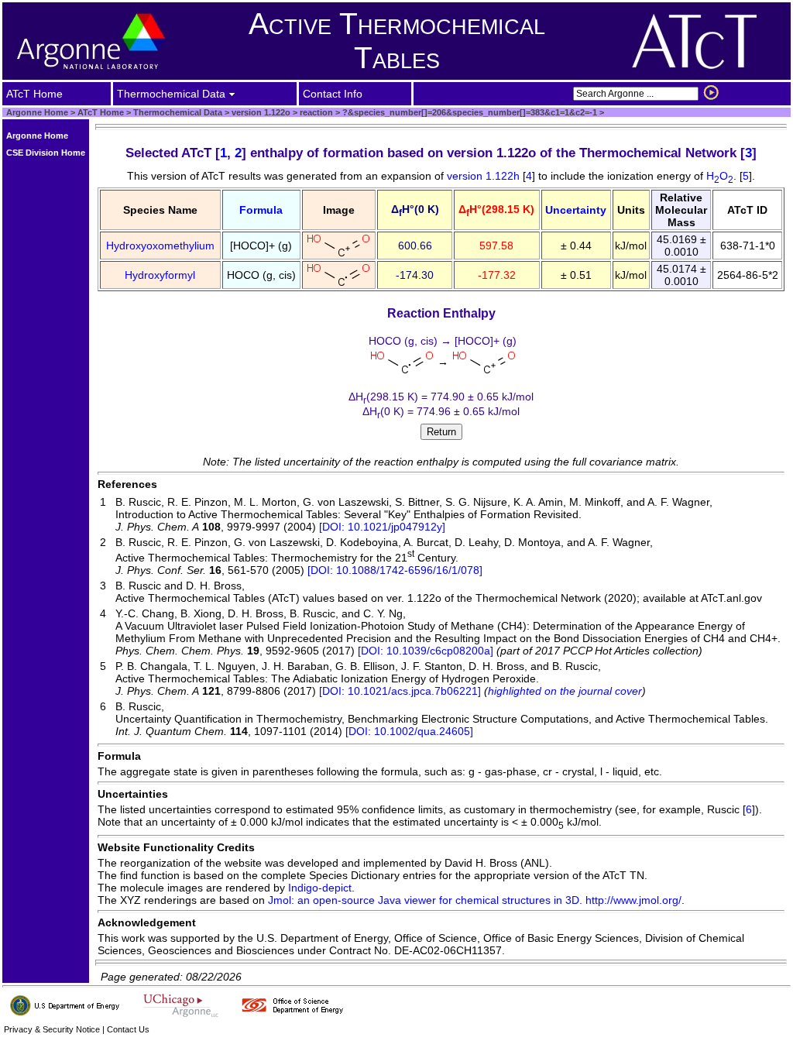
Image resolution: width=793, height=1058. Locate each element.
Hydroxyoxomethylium (160, 245)
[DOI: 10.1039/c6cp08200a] (425, 650)
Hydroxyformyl (160, 275)
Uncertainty (575, 210)
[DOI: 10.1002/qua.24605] (409, 731)
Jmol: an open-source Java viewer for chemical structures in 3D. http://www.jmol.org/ (474, 900)
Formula (261, 210)
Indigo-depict (320, 887)
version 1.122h (485, 176)
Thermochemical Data (177, 112)
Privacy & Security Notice (52, 1029)
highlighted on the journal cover (565, 691)
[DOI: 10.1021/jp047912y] (382, 526)
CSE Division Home (45, 152)
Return (441, 432)
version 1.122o (259, 112)
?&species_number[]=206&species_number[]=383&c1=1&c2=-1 (468, 112)
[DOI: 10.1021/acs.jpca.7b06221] (400, 691)
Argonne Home (37, 112)
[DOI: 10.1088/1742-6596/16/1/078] (394, 570)
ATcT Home (100, 112)
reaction (315, 112)
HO (719, 176)
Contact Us (128, 1029)
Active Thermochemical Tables (397, 40)
